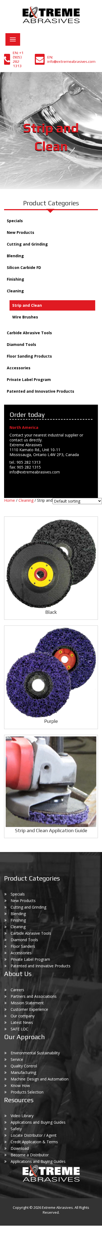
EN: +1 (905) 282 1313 (18, 59)
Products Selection (27, 1092)
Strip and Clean (27, 305)
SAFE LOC (19, 1028)
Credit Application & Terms (34, 1141)
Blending (15, 255)
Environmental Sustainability (35, 1052)
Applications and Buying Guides (38, 1122)
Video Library (22, 1115)
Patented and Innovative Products (40, 391)
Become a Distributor (30, 1154)
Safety (16, 1128)
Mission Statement (27, 1002)
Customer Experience (29, 1009)
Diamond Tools (21, 344)
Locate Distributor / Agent (34, 1135)
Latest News (22, 1022)
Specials (15, 220)
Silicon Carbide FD (24, 267)
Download (20, 1148)
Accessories (18, 367)
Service (17, 1059)
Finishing (15, 279)
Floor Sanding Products (29, 356)
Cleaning (15, 290)
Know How (20, 1085)
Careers (17, 989)
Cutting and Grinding (27, 244)
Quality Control (24, 1065)
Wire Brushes (25, 317)
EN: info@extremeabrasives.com (71, 59)
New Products (20, 232)
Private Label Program (29, 379)
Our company (23, 1015)
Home (9, 500)
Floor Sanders (23, 946)
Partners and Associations (34, 996)
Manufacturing (23, 1072)
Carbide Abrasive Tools (29, 332)
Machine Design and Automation (40, 1079)
